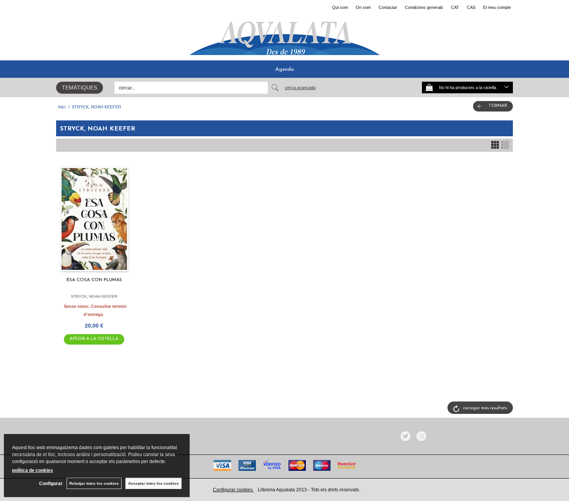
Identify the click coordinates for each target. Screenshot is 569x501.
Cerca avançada (300, 87)
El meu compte (497, 7)
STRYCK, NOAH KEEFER (94, 296)
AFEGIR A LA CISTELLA (94, 339)
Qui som (340, 7)
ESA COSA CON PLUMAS (94, 280)
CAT (455, 7)
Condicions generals (424, 7)
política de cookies (32, 470)
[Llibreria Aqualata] (284, 35)
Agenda (284, 69)
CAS (471, 7)
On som (363, 7)
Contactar (388, 7)
